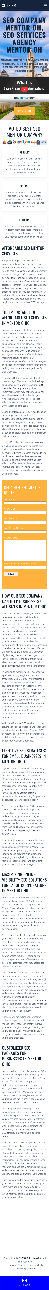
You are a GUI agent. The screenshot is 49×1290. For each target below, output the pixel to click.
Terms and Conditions (17, 1265)
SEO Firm (9, 5)
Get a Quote (24, 111)
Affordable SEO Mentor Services (23, 250)
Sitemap (30, 1268)
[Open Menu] (45, 5)
